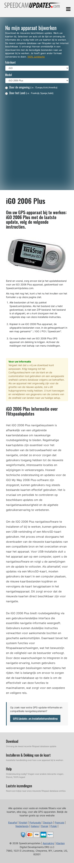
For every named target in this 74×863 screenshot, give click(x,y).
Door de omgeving (33, 87)
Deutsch (47, 822)
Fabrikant (10, 62)
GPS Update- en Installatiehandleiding (35, 718)
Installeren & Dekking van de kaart (28, 755)
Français (59, 822)
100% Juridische (36, 56)
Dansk (44, 826)
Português (35, 822)
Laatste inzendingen (19, 785)
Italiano (35, 826)
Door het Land (31, 93)
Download (12, 741)
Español (12, 822)
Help (9, 768)
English (23, 822)
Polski (53, 826)
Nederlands (22, 826)
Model (8, 75)
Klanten (60, 843)
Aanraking (48, 843)
